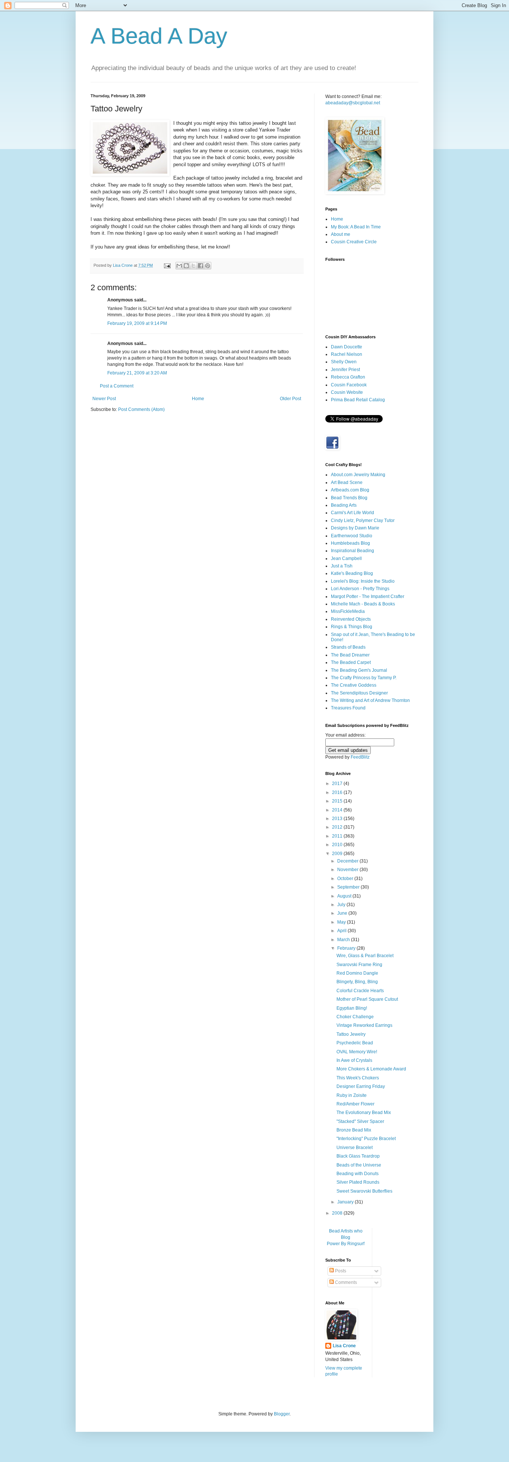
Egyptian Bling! (351, 1008)
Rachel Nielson (346, 354)
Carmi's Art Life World (352, 512)
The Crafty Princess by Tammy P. (363, 677)
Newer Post (104, 398)
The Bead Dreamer (350, 655)
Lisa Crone (344, 1345)
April (342, 930)
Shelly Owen (344, 361)
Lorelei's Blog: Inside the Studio (363, 581)
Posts (340, 1270)
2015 (338, 801)
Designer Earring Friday (360, 1086)
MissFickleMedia (348, 611)
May (342, 922)
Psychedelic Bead (354, 1042)
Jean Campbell (346, 558)
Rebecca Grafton (348, 377)
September (349, 887)
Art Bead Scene (347, 482)
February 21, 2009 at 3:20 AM (137, 373)
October (345, 878)
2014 (338, 810)
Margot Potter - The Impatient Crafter (367, 596)
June (342, 913)
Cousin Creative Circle (354, 241)
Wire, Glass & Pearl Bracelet (364, 955)
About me (340, 234)
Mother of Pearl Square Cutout (367, 999)
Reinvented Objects (351, 619)
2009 (338, 853)
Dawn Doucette (346, 346)
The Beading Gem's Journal (359, 670)
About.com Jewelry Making (358, 474)
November (348, 869)
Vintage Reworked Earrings (364, 1025)
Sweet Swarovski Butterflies (364, 1191)
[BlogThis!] (186, 265)
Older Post (290, 398)
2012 (338, 827)
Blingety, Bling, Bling (357, 981)
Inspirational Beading (352, 550)
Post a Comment (116, 386)
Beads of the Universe (358, 1165)
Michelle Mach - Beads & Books (363, 604)
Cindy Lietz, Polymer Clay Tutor (363, 520)
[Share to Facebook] (200, 265)
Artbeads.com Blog (350, 490)
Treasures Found (348, 708)
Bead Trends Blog (349, 497)
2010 (338, 844)
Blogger (282, 1414)
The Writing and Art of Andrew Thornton (370, 700)
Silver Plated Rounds (357, 1182)
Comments (345, 1282)
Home (198, 398)
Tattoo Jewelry (351, 1034)
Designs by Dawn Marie (355, 528)
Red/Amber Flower (355, 1104)
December (348, 861)
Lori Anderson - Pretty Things (360, 588)
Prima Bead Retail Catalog (358, 399)
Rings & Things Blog (351, 626)
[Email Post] (167, 265)
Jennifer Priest (345, 369)
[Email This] (179, 265)
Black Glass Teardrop (358, 1156)
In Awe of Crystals (354, 1060)
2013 (338, 818)
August (344, 896)
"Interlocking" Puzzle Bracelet (366, 1138)
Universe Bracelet (354, 1147)
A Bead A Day (159, 35)
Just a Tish (341, 566)
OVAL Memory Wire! (356, 1051)
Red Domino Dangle (357, 973)
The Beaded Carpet (351, 662)
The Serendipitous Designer (359, 693)
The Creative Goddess (353, 685)
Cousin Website (347, 392)
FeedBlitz (360, 757)
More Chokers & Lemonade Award (371, 1069)
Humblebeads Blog (350, 543)
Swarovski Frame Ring (359, 964)
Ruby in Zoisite (351, 1095)
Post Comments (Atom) (141, 409)
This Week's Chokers (357, 1077)
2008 (338, 1213)
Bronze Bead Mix (353, 1130)
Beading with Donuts (357, 1173)
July (342, 904)
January (346, 1202)
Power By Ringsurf (345, 1243)
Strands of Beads (348, 647)
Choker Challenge (355, 1016)
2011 (338, 836)
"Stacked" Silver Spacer (360, 1121)
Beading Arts (344, 505)
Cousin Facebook (349, 384)
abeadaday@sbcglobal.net (352, 102)
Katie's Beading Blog (352, 573)
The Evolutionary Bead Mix (363, 1112)
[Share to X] (193, 265)
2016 (338, 792)
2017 (338, 783)
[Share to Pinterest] (207, 265)
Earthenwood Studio (351, 535)
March (344, 939)
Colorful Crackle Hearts (360, 990)
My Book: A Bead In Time (356, 227)
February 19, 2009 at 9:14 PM (137, 323)
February (347, 948)
